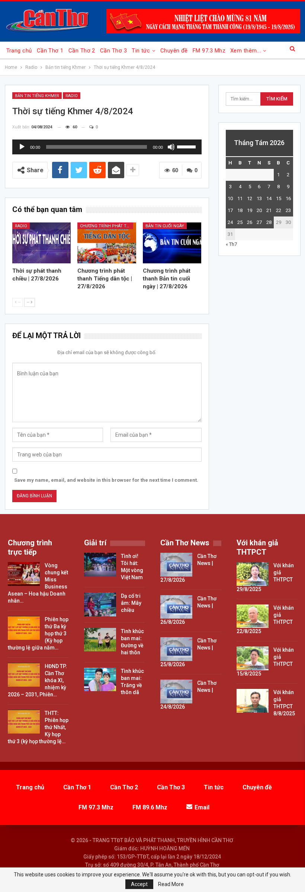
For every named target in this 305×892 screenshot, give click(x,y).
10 (230, 198)
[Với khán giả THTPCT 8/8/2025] (253, 701)
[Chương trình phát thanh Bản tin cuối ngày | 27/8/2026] (172, 242)
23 (288, 210)
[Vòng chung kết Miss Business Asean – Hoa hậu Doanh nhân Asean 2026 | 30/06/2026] (24, 574)
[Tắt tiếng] (171, 147)
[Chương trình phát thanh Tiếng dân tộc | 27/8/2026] (106, 242)
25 (240, 222)
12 (249, 198)
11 (240, 198)
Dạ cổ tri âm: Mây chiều (131, 603)
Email (202, 807)
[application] (107, 146)
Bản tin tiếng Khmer (37, 95)
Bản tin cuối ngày (164, 226)
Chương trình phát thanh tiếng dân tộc (106, 226)
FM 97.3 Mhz (209, 50)
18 (240, 210)
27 (259, 222)
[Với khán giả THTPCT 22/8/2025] (253, 616)
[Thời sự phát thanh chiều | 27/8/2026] (41, 242)
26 (249, 222)
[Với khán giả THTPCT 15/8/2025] (253, 658)
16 (288, 198)
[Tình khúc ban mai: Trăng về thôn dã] (100, 680)
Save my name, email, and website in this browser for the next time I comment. (106, 480)
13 (259, 198)
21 (269, 210)
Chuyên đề (174, 50)
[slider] (187, 146)
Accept (139, 884)
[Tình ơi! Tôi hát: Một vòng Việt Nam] (100, 565)
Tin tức (141, 50)
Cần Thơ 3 (113, 50)
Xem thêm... (245, 50)
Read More (171, 884)
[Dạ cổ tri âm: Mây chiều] (100, 604)
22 (278, 210)
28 (269, 222)
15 (278, 198)
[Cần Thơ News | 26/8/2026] (176, 607)
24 (230, 222)
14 (269, 198)
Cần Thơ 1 (50, 50)
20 (259, 210)
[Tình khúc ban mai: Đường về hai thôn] (100, 640)
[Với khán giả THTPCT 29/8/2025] (253, 574)
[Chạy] (22, 147)
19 (249, 210)
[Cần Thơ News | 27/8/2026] (176, 565)
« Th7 (231, 244)
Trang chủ (19, 50)
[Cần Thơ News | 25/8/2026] (176, 649)
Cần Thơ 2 (81, 50)
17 (230, 210)
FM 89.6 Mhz (149, 807)
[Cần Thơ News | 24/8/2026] (176, 691)
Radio (71, 95)
